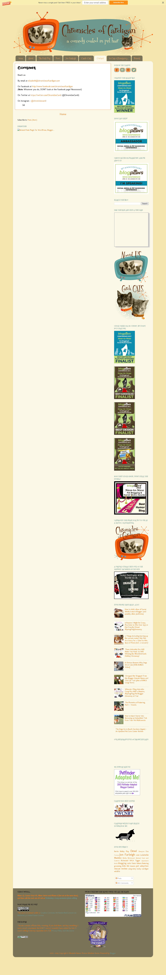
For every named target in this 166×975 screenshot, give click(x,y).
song (130, 869)
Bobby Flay (124, 851)
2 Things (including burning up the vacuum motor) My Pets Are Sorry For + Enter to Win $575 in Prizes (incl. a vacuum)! (136, 639)
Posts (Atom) (32, 120)
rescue (117, 868)
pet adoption (142, 866)
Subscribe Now (118, 2)
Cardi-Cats (86, 58)
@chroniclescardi (38, 101)
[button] (83, 2)
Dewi (58, 58)
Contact (100, 58)
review (124, 868)
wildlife (117, 871)
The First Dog (44, 58)
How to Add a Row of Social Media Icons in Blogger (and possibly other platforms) (135, 611)
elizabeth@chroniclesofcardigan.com (44, 80)
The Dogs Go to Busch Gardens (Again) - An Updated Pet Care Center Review (131, 730)
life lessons (131, 866)
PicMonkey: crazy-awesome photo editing (61, 898)
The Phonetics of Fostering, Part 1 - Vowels (135, 703)
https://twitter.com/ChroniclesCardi (46, 95)
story (134, 869)
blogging (122, 863)
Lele (137, 855)
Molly (125, 858)
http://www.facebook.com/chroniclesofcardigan (52, 86)
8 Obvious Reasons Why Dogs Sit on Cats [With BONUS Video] (136, 664)
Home (21, 58)
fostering (145, 863)
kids (124, 866)
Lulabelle (144, 855)
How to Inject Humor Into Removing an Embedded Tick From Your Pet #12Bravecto (136, 718)
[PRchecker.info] (23, 937)
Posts (119, 878)
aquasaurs (144, 861)
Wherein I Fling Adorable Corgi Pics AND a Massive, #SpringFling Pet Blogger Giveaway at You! (135, 692)
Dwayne (141, 851)
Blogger (113, 953)
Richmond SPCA (127, 860)
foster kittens (136, 863)
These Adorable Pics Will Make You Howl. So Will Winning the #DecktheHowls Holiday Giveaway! (135, 652)
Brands (137, 58)
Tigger (137, 860)
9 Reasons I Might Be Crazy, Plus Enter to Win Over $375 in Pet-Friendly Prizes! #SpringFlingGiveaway (136, 626)
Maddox (118, 858)
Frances (116, 855)
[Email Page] (23, 105)
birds (115, 863)
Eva (147, 851)
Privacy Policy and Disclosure (62, 931)
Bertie (116, 851)
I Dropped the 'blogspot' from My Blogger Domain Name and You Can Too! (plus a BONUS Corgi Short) (136, 679)
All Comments (122, 883)
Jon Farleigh (70, 58)
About (30, 58)
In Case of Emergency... (119, 58)
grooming (117, 866)
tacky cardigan (142, 869)
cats (129, 863)
